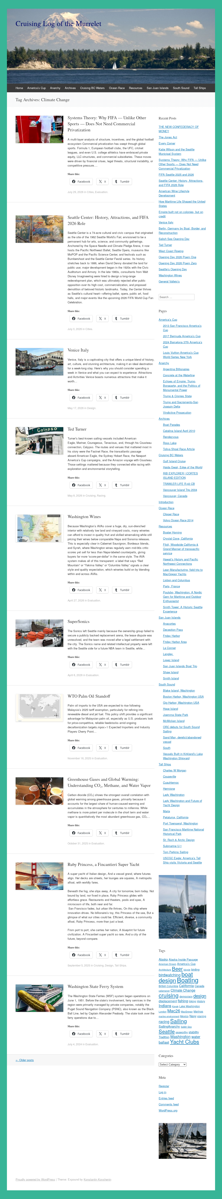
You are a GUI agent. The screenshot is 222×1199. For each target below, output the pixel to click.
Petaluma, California (175, 817)
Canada (199, 986)
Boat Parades (171, 425)
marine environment (169, 1016)
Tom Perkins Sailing (175, 852)
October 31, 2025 (78, 843)
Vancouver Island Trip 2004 (180, 490)
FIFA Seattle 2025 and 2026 (176, 174)
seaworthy (182, 1032)
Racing (101, 495)
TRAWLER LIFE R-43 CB (179, 484)
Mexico (184, 1016)
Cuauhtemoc (171, 782)
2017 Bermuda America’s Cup (182, 336)
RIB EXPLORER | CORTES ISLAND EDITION (180, 475)
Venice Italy (78, 350)
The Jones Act (168, 137)
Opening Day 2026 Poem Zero (178, 263)
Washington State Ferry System (95, 986)
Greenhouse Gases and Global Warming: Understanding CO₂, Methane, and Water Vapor (109, 782)
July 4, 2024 (75, 1044)
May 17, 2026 (76, 408)
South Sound (181, 88)
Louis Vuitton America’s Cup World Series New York (181, 354)
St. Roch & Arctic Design (179, 840)
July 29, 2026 (75, 192)
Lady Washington (173, 795)
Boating (187, 979)
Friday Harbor (171, 636)
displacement (168, 1001)
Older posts (25, 1060)
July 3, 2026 (75, 329)
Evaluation (101, 192)
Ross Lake (169, 443)
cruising (169, 995)
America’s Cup (36, 88)
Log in (162, 1092)
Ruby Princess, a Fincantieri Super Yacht (103, 864)
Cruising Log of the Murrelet (58, 23)
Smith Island (171, 678)
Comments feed (169, 1104)
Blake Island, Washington (179, 690)
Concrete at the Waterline (179, 375)
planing (201, 1016)
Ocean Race (117, 88)
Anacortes (169, 623)
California (186, 985)
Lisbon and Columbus (176, 580)
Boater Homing (172, 532)
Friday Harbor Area (175, 642)
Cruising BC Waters (92, 88)
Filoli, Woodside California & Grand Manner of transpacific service (181, 548)
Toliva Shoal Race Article (179, 449)
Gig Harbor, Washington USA (181, 702)
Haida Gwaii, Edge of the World (182, 467)
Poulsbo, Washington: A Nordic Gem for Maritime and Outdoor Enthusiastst (182, 596)
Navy (192, 1016)
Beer (177, 968)
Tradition (164, 1037)
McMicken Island (173, 721)
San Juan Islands (158, 88)
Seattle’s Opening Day (173, 269)
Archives (70, 88)
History (201, 1001)
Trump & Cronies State (177, 396)
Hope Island (170, 709)
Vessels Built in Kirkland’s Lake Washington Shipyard (183, 756)
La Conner (169, 648)
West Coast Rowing (171, 251)
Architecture (165, 969)
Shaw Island (170, 672)
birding (195, 969)
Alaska (163, 959)
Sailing (178, 1021)
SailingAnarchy (169, 1026)
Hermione (169, 788)
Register (164, 1086)
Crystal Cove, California (178, 538)
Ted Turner (77, 429)
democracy (186, 996)
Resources (135, 88)
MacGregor (187, 1011)
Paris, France (171, 586)
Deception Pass (173, 630)
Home (19, 88)
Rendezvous (171, 437)
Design (91, 408)
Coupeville (169, 776)
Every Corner (167, 143)
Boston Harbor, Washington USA (183, 696)
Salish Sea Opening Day (174, 239)
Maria (166, 811)
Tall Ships (200, 88)
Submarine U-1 (172, 846)
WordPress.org (168, 1110)
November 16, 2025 (79, 758)
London (162, 1011)
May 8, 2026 (75, 495)
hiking (192, 1001)
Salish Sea (186, 1026)
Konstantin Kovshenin (97, 1179)
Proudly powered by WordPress (35, 1179)
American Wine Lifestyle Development (174, 193)
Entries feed (166, 1098)
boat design (176, 977)
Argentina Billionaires (176, 369)
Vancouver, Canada (175, 496)
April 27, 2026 (76, 600)
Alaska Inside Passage (183, 959)
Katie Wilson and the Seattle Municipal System (176, 151)
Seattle (167, 1031)
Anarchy (55, 88)
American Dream (167, 964)
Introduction (166, 502)
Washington (180, 1036)
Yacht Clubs (184, 1041)
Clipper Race (171, 514)
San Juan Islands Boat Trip (180, 666)
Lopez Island (171, 660)
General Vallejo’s (169, 281)
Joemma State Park (175, 715)
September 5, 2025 (79, 965)
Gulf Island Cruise (174, 461)
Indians (165, 1005)
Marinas (198, 1011)
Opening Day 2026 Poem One (177, 257)
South (166, 748)
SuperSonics (79, 621)
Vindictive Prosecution (177, 412)
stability (194, 1032)
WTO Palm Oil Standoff (89, 696)
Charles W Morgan (174, 770)
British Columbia (168, 986)
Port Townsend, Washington (180, 823)
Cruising (91, 495)
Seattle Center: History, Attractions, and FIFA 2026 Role (181, 182)
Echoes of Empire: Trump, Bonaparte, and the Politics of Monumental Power (181, 385)
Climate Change (183, 990)
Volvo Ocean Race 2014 (178, 520)
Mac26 (173, 1010)
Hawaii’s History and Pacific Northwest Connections (180, 561)
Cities (90, 192)
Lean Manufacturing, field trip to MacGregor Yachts (183, 572)
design (199, 995)
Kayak (175, 1006)
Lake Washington (189, 1006)
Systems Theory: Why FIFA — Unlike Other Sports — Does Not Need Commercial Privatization (107, 124)
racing (164, 1021)
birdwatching (170, 975)
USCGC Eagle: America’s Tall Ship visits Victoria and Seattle (182, 860)
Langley (168, 654)
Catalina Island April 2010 (179, 431)
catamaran (164, 990)
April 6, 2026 (75, 675)
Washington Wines (84, 516)
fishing (183, 1000)
